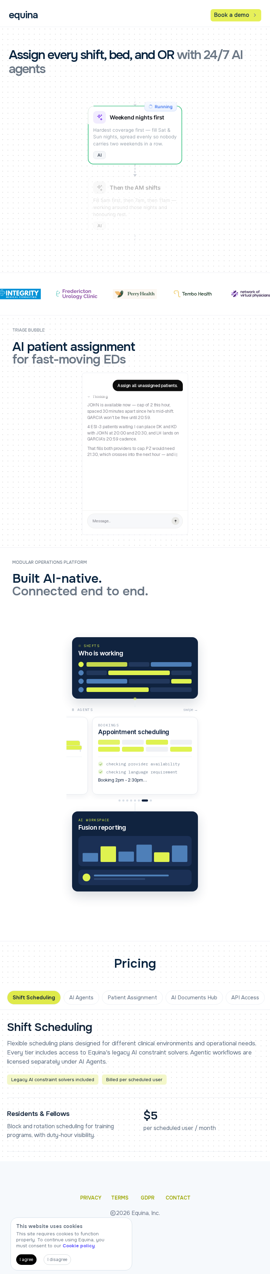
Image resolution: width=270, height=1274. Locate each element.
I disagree (57, 1259)
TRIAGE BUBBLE (28, 330)
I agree (26, 1259)
